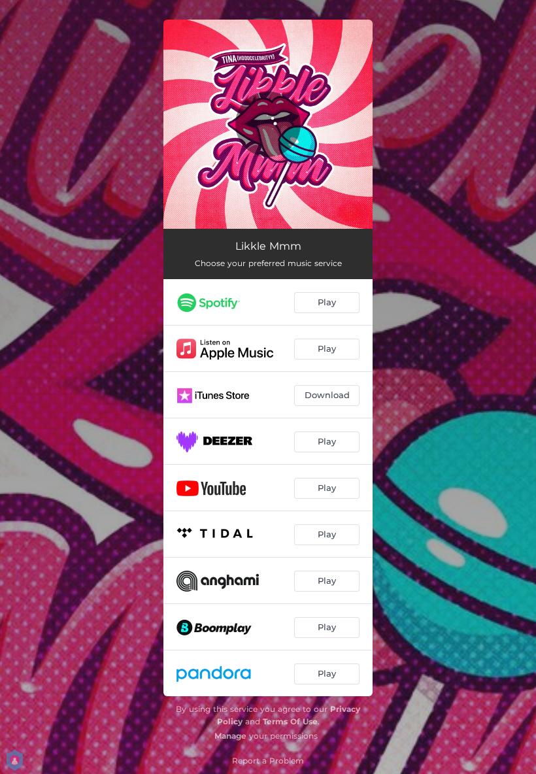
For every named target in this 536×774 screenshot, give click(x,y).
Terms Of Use (290, 721)
